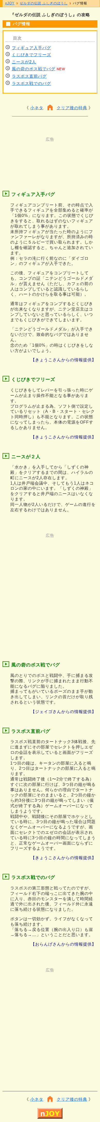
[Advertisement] (50, 155)
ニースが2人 (24, 62)
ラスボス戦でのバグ (31, 83)
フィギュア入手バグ (31, 48)
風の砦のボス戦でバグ (33, 69)
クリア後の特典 (72, 108)
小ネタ (36, 108)
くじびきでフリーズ (31, 55)
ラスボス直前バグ (29, 76)
